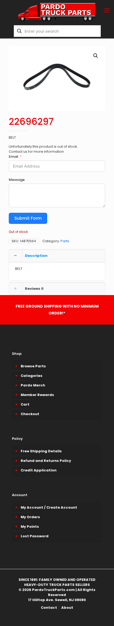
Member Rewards (37, 394)
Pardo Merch (33, 385)
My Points (30, 526)
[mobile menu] (106, 10)
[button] (96, 55)
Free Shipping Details (41, 451)
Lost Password (35, 536)
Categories (31, 375)
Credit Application (38, 470)
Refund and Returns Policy (46, 460)
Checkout (30, 413)
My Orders (30, 516)
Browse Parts (33, 366)
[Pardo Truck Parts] (57, 12)
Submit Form (28, 218)
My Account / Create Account (49, 507)
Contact (49, 607)
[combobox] (57, 31)
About (67, 607)
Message (17, 179)
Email (13, 156)
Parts (64, 241)
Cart (25, 404)
